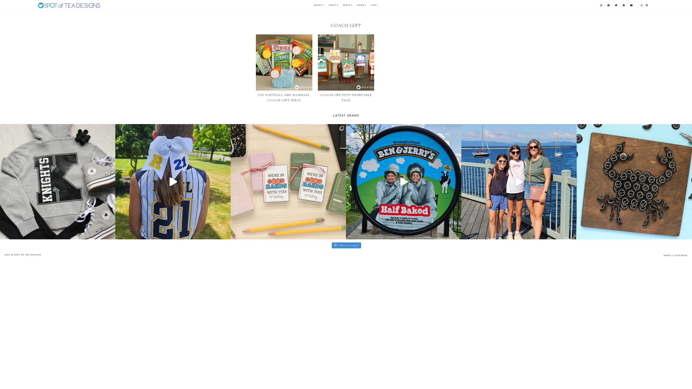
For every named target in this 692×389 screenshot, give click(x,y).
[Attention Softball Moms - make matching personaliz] (173, 181)
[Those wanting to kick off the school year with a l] (288, 181)
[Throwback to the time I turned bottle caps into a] (634, 181)
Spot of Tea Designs (27, 255)
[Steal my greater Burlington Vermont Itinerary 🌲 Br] (519, 181)
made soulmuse (675, 256)
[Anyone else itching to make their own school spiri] (57, 181)
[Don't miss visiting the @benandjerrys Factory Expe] (403, 181)
